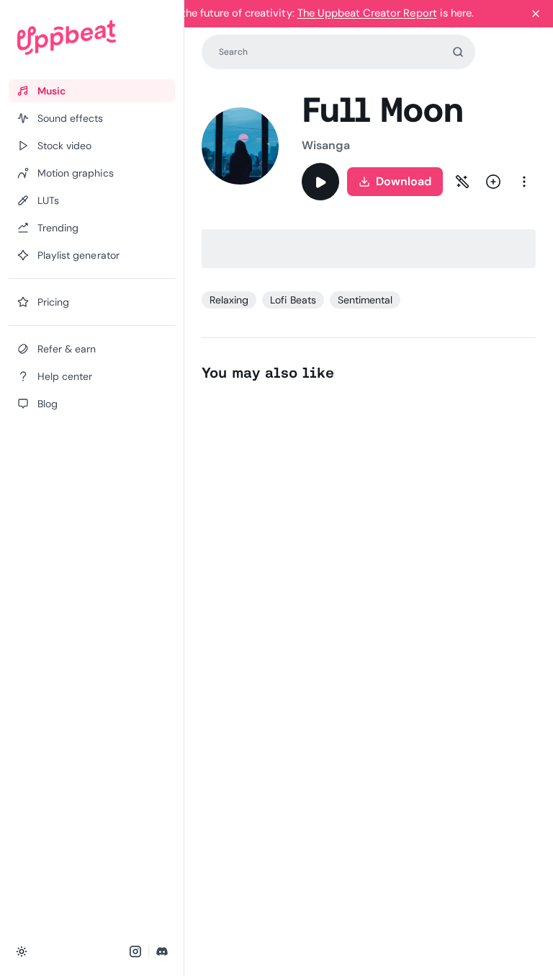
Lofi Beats (292, 299)
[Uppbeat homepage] (91, 37)
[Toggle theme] (22, 951)
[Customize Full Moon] (462, 181)
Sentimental (365, 299)
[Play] (320, 181)
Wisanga (326, 145)
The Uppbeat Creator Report (367, 13)
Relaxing (229, 299)
